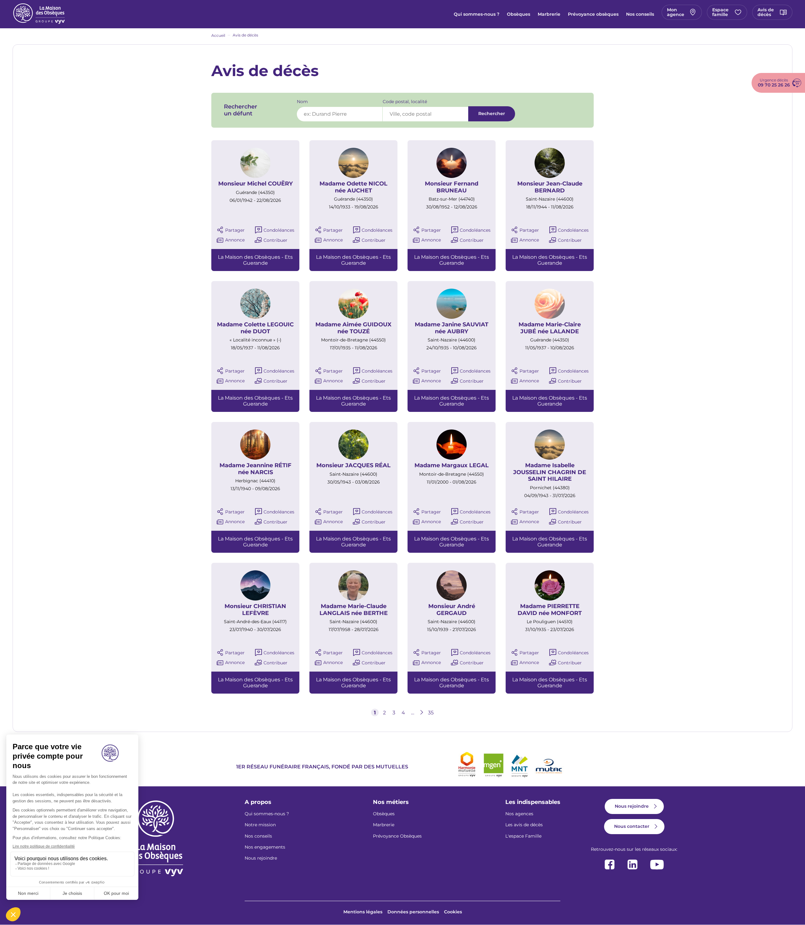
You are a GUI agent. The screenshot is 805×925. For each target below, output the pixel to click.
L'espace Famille (523, 836)
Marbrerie (549, 14)
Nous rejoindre (261, 858)
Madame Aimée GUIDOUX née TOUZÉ (353, 328)
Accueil (218, 35)
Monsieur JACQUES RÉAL (353, 465)
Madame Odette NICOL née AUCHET (353, 187)
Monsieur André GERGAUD (451, 610)
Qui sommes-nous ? (476, 14)
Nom (302, 101)
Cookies (453, 912)
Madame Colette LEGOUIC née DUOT (255, 328)
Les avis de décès (524, 825)
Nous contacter (631, 826)
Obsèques (518, 14)
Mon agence (675, 12)
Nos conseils (640, 14)
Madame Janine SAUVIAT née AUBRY (451, 328)
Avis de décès (766, 12)
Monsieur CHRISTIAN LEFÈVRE (255, 610)
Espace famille (720, 12)
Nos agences (519, 814)
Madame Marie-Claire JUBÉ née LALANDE (550, 328)
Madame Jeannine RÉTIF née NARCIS (255, 469)
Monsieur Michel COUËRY (255, 183)
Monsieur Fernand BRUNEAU (451, 187)
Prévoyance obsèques (593, 14)
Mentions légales (362, 912)
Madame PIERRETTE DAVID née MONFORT (550, 610)
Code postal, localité (405, 101)
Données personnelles (413, 912)
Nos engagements (265, 847)
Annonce (235, 240)
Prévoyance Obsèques (397, 836)
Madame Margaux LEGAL (451, 465)
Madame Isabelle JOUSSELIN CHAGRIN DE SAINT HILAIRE (549, 472)
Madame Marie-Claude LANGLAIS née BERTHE (353, 610)
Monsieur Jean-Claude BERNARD (549, 187)
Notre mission (260, 825)
